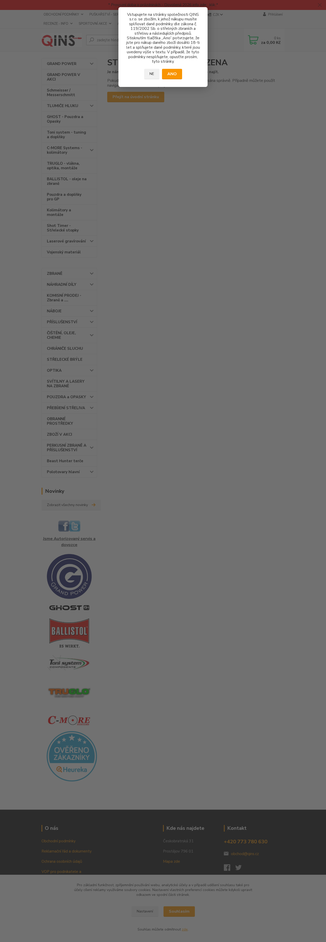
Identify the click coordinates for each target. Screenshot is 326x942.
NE (152, 73)
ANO (172, 74)
